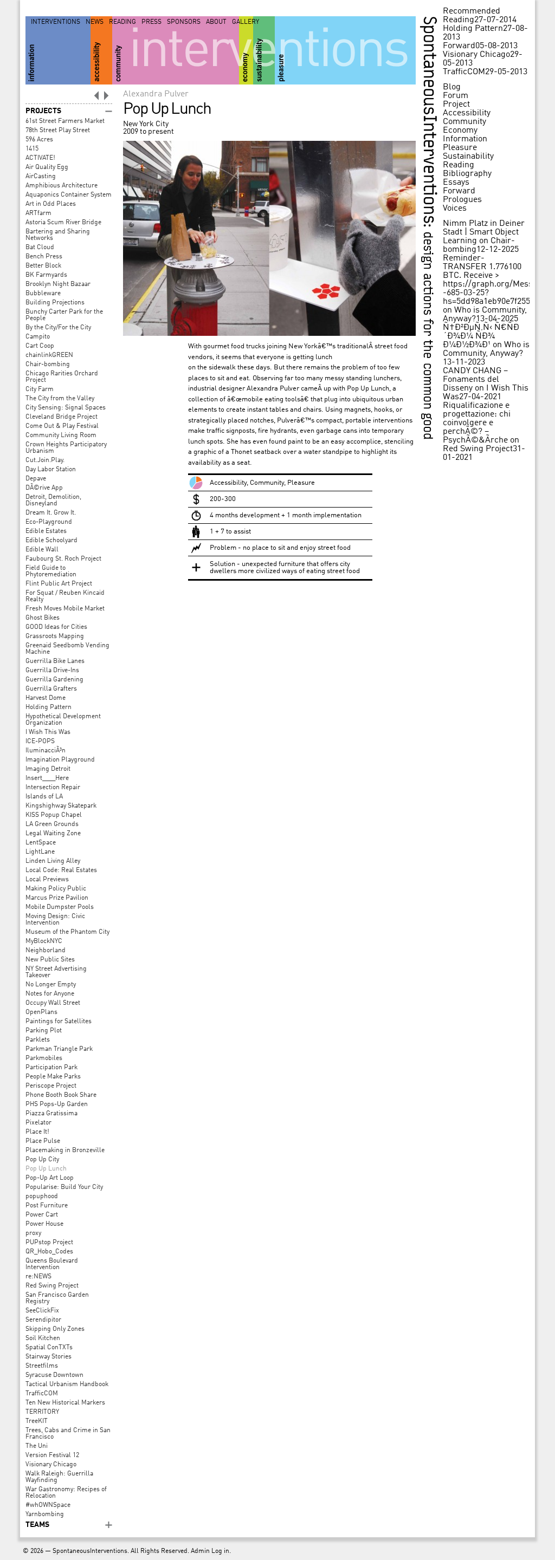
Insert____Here (47, 778)
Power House (44, 1224)
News (95, 22)
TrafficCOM (41, 1393)
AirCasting (40, 176)
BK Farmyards (46, 275)
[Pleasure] (345, 50)
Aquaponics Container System (68, 195)
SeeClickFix (42, 1311)
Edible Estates (46, 531)
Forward (459, 46)
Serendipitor (43, 1320)
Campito (37, 337)
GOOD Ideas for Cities (56, 627)
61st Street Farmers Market (65, 121)
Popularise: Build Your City (64, 1187)
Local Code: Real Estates (61, 870)
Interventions (55, 22)
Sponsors (184, 22)
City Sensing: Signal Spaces (65, 408)
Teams (37, 1525)
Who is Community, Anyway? (486, 349)
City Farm (39, 389)
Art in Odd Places (50, 204)
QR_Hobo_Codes (49, 1252)
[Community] (175, 50)
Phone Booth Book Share (60, 1095)
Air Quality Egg (46, 167)
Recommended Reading (471, 15)
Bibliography (467, 174)
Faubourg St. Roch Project (63, 559)
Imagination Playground (60, 760)
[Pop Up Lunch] (269, 333)
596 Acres (39, 139)
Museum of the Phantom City (67, 932)
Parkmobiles (43, 1058)
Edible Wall (42, 550)
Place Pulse (42, 1141)
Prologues (462, 200)
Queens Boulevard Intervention (51, 1264)
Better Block (43, 266)
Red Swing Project (52, 1286)
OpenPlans (41, 1012)
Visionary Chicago (50, 1464)
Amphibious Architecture (61, 186)
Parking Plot (43, 1031)
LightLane (40, 852)
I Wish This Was (47, 732)
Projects (43, 111)
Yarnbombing (44, 1514)
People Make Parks (53, 1077)
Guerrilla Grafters (51, 689)
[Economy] (246, 50)
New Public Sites (50, 960)
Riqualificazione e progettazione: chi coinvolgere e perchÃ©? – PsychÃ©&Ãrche (477, 423)
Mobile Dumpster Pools (59, 907)
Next (106, 95)
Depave (35, 479)
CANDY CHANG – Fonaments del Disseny (475, 380)
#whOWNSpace (47, 1505)
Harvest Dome (45, 698)
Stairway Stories (48, 1357)
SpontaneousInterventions (90, 1551)
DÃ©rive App (44, 488)
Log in (220, 1551)
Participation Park (51, 1067)
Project (456, 104)
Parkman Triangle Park (59, 1049)
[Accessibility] (101, 50)
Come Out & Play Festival (62, 426)
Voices (455, 208)
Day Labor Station (50, 469)
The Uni (36, 1446)
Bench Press (43, 256)
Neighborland (45, 950)
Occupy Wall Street (52, 1003)
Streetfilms (41, 1366)
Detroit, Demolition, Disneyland (53, 500)
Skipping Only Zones (55, 1329)
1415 (31, 149)
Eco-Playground (48, 522)
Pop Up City (42, 1159)
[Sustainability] (264, 50)
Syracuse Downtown (54, 1375)
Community (464, 122)
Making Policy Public (55, 889)
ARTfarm (38, 213)
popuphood (41, 1196)
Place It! (37, 1132)
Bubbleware (43, 293)
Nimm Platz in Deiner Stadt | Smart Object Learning (484, 232)
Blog (452, 87)
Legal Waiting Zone (53, 833)
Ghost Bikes (42, 618)
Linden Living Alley (52, 861)
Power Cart (41, 1215)
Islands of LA (44, 797)
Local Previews (47, 879)
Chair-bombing (47, 364)
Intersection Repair (52, 787)
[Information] (58, 50)
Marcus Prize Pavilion (56, 898)
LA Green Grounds (52, 824)
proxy (33, 1233)
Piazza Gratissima (51, 1113)
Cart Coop (39, 346)
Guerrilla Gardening (54, 680)
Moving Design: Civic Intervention (55, 919)
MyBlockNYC (43, 941)
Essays (456, 182)
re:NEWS (38, 1276)
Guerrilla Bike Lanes (55, 661)
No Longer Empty (50, 984)
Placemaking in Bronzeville (65, 1150)
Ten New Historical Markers (65, 1403)
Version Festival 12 (52, 1455)
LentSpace (40, 843)
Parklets (37, 1040)
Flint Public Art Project (58, 584)
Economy (460, 130)
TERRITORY (42, 1412)
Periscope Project (50, 1086)
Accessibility (467, 113)
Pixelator (38, 1123)
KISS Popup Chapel (53, 815)
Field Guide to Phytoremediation (50, 571)
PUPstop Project (49, 1242)
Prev (96, 95)
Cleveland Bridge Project (61, 417)
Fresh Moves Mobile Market (65, 609)
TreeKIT (36, 1421)
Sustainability (468, 156)
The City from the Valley (59, 398)
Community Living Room (60, 435)
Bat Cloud (39, 247)
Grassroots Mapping (54, 636)
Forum (455, 96)
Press (151, 22)
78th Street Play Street (57, 130)
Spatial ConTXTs (49, 1347)
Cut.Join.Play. (44, 460)
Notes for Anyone (49, 994)
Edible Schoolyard (51, 540)
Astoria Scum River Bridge (63, 222)
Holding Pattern (48, 707)
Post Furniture (46, 1205)
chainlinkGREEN (49, 355)
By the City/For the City (58, 327)
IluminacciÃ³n (45, 751)
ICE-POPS (40, 741)
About (216, 22)
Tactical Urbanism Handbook (66, 1384)
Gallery (245, 22)
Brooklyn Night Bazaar (58, 284)
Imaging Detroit (47, 769)
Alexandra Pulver (156, 94)
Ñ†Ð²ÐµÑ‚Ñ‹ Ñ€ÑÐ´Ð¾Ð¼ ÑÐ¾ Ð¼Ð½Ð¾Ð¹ (481, 336)
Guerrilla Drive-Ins (52, 670)
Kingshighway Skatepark (60, 806)
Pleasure (460, 148)
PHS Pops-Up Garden (56, 1104)
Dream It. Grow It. (50, 513)
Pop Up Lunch (46, 1169)
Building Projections (55, 303)
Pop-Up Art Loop (49, 1178)
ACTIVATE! (40, 158)
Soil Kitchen (42, 1338)
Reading (122, 22)
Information (465, 139)
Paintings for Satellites (58, 1021)
